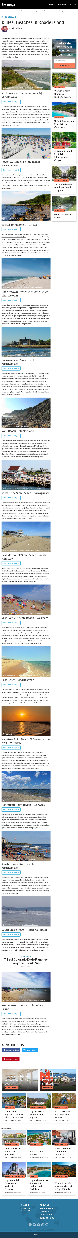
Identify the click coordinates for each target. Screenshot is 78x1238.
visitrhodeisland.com (37, 287)
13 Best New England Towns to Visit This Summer (14, 1114)
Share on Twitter (30, 1050)
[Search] (70, 4)
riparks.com (31, 157)
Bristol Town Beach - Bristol (19, 224)
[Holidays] (42, 1225)
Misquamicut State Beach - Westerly (25, 618)
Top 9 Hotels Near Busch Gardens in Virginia (63, 187)
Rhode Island (9, 17)
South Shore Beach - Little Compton (24, 929)
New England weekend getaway (25, 175)
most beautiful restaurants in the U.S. (38, 389)
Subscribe (64, 65)
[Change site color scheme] (74, 4)
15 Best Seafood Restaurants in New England (54, 1080)
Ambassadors (47, 1208)
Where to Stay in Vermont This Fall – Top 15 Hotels (63, 1186)
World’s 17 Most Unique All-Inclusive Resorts (62, 94)
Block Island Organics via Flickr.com (35, 1000)
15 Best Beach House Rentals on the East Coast (17, 1080)
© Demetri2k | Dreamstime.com (32, 800)
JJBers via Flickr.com (23, 426)
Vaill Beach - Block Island (18, 431)
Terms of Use (47, 1218)
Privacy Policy (48, 1215)
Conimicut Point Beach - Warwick (23, 805)
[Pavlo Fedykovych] (4, 29)
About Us (44, 1205)
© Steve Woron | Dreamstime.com (26, 675)
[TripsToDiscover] (30, 1225)
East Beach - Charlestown (18, 680)
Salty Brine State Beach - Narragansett (26, 493)
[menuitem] (52, 4)
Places (25, 1205)
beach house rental (34, 52)
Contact (44, 1211)
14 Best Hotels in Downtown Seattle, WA (63, 1151)
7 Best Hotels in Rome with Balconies (12, 1151)
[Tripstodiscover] (38, 1225)
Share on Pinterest (11, 1059)
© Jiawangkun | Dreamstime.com (35, 550)
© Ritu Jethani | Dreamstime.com (34, 613)
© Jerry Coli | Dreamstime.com (33, 355)
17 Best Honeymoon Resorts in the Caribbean (64, 124)
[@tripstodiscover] (34, 1225)
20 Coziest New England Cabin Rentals (62, 1114)
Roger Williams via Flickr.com (30, 925)
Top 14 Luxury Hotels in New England (37, 1114)
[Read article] (64, 79)
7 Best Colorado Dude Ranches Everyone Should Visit (26, 961)
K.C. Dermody (26, 966)
